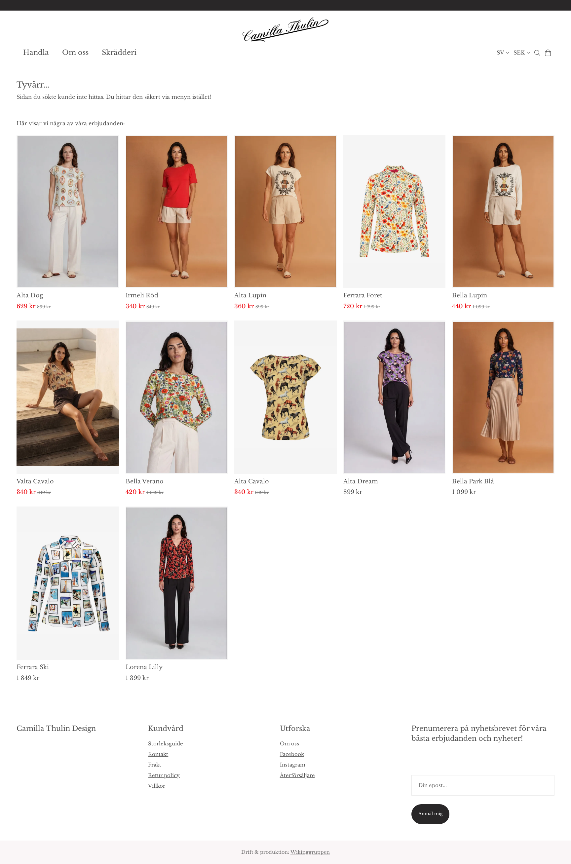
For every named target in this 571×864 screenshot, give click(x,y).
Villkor (156, 786)
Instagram (292, 765)
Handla (36, 52)
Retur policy (164, 775)
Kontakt (158, 754)
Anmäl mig (430, 813)
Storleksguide (165, 743)
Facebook (292, 754)
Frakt (154, 765)
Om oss (75, 52)
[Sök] (537, 53)
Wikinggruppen (310, 852)
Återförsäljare (297, 775)
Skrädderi (119, 52)
